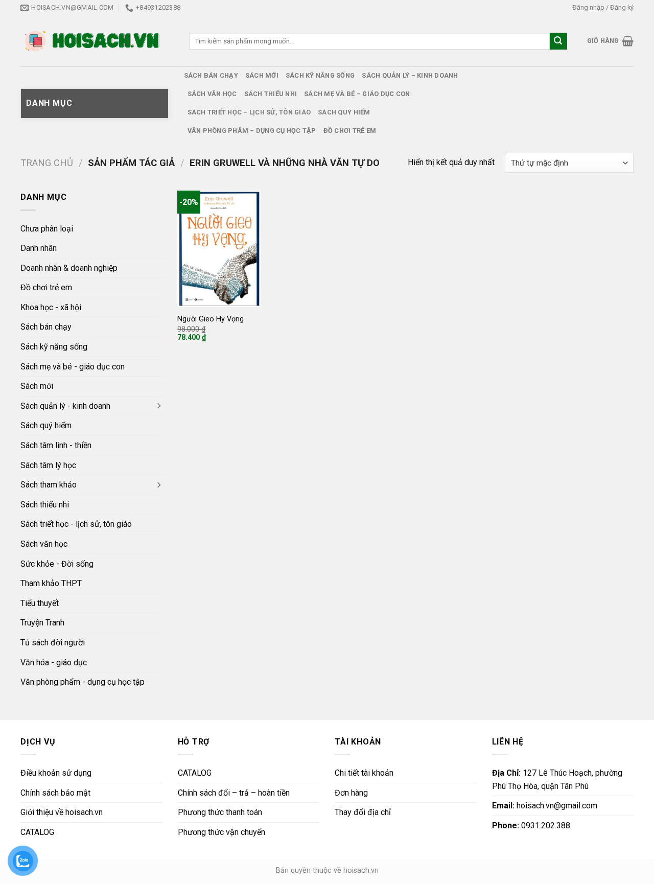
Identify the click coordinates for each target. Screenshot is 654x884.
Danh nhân (38, 248)
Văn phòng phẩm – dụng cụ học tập (252, 130)
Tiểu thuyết (39, 603)
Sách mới (261, 75)
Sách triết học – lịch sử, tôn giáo (249, 112)
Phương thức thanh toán (220, 812)
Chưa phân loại (46, 229)
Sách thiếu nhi (270, 94)
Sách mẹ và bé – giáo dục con (357, 94)
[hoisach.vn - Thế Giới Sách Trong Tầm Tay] (93, 41)
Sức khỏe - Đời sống (57, 564)
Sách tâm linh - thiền (55, 445)
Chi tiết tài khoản (364, 773)
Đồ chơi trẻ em (350, 130)
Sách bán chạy (211, 75)
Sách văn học (212, 94)
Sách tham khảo (48, 485)
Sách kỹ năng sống (320, 75)
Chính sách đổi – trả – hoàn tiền (234, 793)
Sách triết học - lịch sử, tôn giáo (76, 524)
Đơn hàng (351, 793)
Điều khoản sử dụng (55, 773)
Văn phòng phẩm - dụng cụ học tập (82, 682)
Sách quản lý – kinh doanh (410, 75)
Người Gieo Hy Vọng (210, 319)
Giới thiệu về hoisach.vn (61, 812)
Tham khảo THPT (51, 583)
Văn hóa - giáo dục (53, 662)
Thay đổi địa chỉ (363, 812)
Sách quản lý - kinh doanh (65, 406)
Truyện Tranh (42, 622)
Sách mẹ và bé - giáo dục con (72, 366)
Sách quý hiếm (344, 112)
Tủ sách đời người (52, 642)
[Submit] (558, 41)
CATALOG (37, 832)
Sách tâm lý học (48, 465)
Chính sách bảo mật (55, 793)
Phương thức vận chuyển (221, 832)
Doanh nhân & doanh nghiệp (69, 268)
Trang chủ (46, 162)
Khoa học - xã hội (50, 307)
